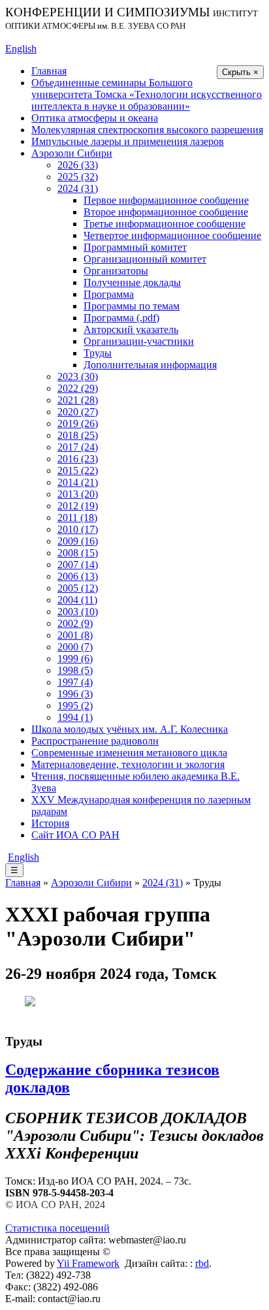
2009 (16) (77, 541)
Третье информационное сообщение (164, 223)
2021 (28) (77, 400)
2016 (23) (77, 458)
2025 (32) (77, 176)
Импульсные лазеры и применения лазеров (127, 141)
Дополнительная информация (150, 364)
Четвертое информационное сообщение (172, 235)
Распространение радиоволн (95, 740)
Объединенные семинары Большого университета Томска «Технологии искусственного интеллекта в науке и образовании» (146, 94)
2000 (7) (75, 646)
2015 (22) (77, 470)
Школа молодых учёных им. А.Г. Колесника (129, 729)
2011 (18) (77, 517)
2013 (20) (77, 494)
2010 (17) (77, 529)
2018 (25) (77, 435)
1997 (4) (75, 682)
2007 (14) (77, 564)
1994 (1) (75, 717)
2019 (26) (77, 423)
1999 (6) (75, 658)
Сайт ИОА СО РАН (75, 834)
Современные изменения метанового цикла (129, 752)
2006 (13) (77, 576)
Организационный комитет (145, 258)
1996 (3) (75, 693)
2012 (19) (77, 505)
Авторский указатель (131, 329)
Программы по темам (132, 306)
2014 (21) (77, 482)
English (21, 48)
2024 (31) (77, 188)
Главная (49, 70)
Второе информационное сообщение (166, 211)
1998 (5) (75, 670)
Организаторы (116, 270)
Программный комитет (135, 247)
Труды (98, 353)
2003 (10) (77, 611)
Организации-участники (139, 341)
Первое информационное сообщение (166, 200)
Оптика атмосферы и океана (94, 117)
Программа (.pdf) (121, 317)
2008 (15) (77, 552)
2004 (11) (77, 599)
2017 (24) (77, 447)
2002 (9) (75, 623)
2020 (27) (77, 411)
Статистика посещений (57, 1228)
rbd (202, 1263)
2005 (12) (77, 588)
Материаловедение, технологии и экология (128, 764)
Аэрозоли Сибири (71, 153)
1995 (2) (75, 705)
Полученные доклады (132, 282)
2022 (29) (77, 388)
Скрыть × (240, 72)
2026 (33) (77, 164)
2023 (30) (77, 376)
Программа (109, 294)
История (50, 823)
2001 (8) (75, 635)
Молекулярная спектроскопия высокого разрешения (147, 129)
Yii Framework (88, 1263)
